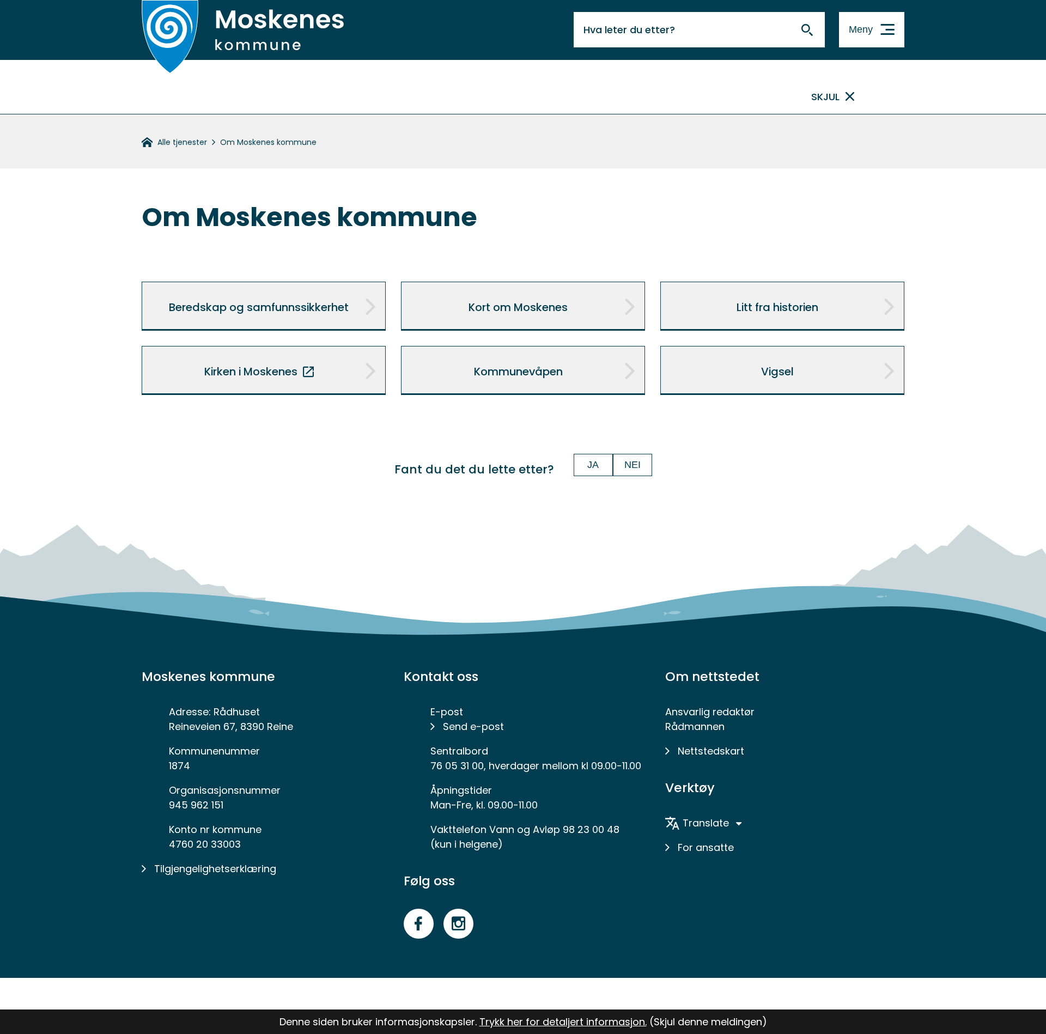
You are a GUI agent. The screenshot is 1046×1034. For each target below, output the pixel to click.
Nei (632, 464)
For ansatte (706, 847)
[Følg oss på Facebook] (419, 924)
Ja (593, 464)
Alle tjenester (182, 142)
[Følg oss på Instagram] (458, 924)
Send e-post (473, 726)
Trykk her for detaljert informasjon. (563, 1022)
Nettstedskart (711, 751)
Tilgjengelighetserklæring (215, 868)
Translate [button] (706, 823)
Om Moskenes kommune (268, 142)
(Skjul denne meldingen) (708, 1022)
